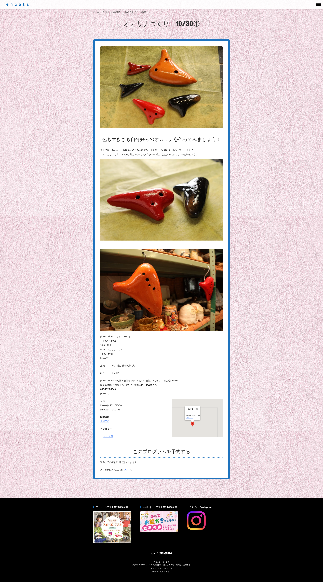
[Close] (197, 409)
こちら (126, 469)
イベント (189, 418)
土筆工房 (104, 421)
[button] (192, 424)
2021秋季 (108, 436)
